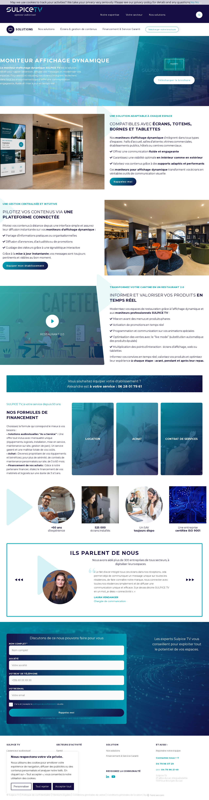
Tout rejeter (42, 786)
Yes (192, 2)
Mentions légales (62, 794)
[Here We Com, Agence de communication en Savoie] (155, 795)
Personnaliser (21, 786)
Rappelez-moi (123, 181)
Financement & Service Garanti (121, 29)
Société (13, 659)
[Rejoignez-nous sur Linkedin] (107, 776)
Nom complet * (18, 644)
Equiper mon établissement (25, 265)
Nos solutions (157, 14)
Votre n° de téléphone (23, 674)
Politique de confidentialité (36, 794)
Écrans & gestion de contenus (78, 29)
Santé (59, 750)
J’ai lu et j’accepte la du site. (39, 704)
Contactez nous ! (166, 758)
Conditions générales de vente (88, 794)
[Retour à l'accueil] (24, 15)
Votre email (16, 689)
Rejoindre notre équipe (168, 750)
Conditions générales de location (124, 794)
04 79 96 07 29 (165, 763)
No (197, 2)
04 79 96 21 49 (169, 769)
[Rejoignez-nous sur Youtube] (113, 776)
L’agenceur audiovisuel (19, 750)
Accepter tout (63, 786)
